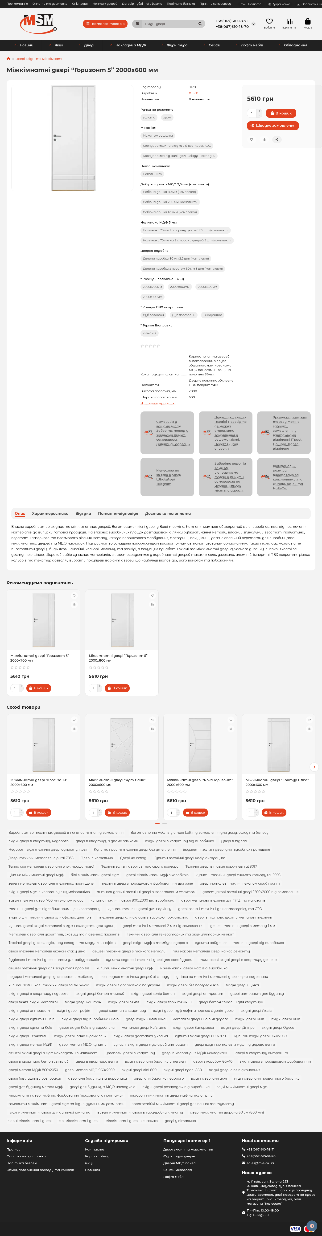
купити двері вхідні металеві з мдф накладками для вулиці (62, 926)
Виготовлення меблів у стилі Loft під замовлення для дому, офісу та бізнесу (199, 832)
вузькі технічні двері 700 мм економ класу (45, 900)
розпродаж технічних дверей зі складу (134, 977)
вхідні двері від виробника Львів (90, 1019)
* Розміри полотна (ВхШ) (162, 279)
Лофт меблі (252, 45)
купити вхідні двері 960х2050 (260, 1036)
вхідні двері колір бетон (153, 994)
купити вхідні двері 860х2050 (201, 1036)
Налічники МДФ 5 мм (158, 222)
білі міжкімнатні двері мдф (95, 875)
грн (250, 4)
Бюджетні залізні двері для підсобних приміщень (226, 849)
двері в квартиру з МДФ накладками (195, 1053)
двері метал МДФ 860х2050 (33, 1070)
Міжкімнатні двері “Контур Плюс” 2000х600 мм (277, 782)
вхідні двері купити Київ (30, 1027)
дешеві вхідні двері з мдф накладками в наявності (53, 1053)
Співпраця (80, 3)
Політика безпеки (181, 3)
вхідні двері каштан (83, 1002)
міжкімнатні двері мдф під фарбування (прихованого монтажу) (65, 1095)
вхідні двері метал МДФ (30, 1044)
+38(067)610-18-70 (232, 26)
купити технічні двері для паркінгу (139, 909)
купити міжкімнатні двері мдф (124, 968)
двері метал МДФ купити (83, 1044)
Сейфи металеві (177, 1170)
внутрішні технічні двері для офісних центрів (50, 917)
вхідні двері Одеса (278, 1027)
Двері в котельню (97, 858)
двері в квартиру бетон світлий (38, 1061)
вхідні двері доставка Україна (140, 1036)
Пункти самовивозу (215, 3)
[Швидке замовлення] (59, 688)
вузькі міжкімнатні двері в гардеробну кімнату (140, 1112)
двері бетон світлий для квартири (231, 1002)
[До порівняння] (74, 604)
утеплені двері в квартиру (130, 1053)
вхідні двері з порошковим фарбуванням (275, 1061)
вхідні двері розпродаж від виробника (176, 1087)
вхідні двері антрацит (202, 994)
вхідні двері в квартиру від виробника (179, 841)
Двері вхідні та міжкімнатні (40, 59)
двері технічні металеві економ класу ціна (46, 951)
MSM (193, 93)
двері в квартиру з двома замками (107, 841)
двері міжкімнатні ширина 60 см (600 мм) (227, 1112)
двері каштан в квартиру (122, 1010)
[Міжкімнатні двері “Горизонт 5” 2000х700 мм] (43, 620)
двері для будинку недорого (159, 1078)
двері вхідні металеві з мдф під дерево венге (235, 1044)
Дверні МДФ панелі (180, 1163)
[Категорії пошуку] (137, 24)
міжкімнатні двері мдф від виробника (193, 968)
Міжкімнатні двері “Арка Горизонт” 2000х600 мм (200, 782)
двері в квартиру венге (97, 1061)
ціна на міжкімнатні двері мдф (36, 875)
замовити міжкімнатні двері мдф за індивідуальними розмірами (66, 1104)
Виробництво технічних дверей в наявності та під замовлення (66, 832)
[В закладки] (74, 595)
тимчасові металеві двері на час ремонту (211, 951)
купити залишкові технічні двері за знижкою (48, 985)
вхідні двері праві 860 (183, 1070)
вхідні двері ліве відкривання (234, 1070)
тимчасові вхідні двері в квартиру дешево (238, 960)
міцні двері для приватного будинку (267, 1078)
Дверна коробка (154, 250)
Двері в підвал (234, 841)
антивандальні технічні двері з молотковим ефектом (146, 892)
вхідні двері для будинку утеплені (155, 1061)
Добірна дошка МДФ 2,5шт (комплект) (174, 184)
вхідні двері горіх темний (169, 1002)
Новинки (92, 1170)
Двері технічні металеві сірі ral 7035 (41, 858)
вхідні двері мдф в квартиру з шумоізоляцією (49, 892)
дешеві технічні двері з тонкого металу (128, 951)
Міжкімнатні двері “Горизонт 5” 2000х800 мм (118, 658)
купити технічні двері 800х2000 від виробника (132, 900)
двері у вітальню (180, 1121)
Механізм (148, 128)
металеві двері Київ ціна (144, 1027)
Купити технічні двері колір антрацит (189, 858)
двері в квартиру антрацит (261, 1053)
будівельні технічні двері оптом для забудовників (53, 960)
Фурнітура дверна (179, 1156)
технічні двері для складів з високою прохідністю (143, 917)
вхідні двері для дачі (209, 1078)
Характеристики (50, 513)
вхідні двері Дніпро (238, 1027)
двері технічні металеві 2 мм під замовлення (163, 926)
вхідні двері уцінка (242, 985)
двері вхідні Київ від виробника (87, 1027)
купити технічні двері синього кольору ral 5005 (238, 875)
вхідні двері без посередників (193, 985)
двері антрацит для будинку (257, 994)
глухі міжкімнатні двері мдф (242, 1087)
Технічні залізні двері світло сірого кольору (139, 866)
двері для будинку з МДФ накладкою (102, 1087)
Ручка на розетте (156, 109)
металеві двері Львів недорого (200, 1019)
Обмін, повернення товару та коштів (40, 1170)
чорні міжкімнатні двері (30, 1121)
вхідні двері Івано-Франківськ (80, 1036)
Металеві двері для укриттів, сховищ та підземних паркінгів (64, 934)
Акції (58, 45)
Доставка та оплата (168, 513)
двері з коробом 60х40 (212, 1061)
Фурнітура (177, 45)
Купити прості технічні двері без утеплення (135, 849)
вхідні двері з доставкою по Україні (128, 985)
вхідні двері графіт (74, 1010)
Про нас (14, 1149)
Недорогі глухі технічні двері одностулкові (47, 849)
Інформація (19, 1140)
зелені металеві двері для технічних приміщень (51, 883)
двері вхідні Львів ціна (145, 1019)
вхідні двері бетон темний (100, 994)
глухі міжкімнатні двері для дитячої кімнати (49, 1112)
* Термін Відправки (156, 325)
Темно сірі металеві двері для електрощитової (51, 866)
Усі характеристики (158, 403)
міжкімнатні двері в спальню (132, 1121)
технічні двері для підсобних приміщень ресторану (54, 909)
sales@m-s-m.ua (260, 1163)
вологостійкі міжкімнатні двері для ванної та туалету (183, 1104)
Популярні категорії (186, 1140)
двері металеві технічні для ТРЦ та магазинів (223, 900)
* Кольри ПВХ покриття (161, 307)
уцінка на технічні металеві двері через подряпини (222, 977)
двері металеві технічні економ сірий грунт (240, 883)
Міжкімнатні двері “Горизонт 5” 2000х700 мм (39, 658)
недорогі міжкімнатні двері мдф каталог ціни (171, 1095)
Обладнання (295, 45)
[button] (7, 767)
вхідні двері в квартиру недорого (38, 841)
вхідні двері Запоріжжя (193, 1027)
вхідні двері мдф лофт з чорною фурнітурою (193, 1010)
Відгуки (83, 513)
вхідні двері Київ (249, 1019)
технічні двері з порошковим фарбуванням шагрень (147, 883)
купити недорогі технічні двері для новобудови (149, 960)
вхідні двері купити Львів (31, 1019)
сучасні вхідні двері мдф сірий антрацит (151, 1044)
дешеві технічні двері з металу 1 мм (242, 926)
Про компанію (17, 3)
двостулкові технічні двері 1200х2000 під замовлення (250, 892)
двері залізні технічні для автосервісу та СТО (220, 909)
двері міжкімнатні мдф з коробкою (157, 875)
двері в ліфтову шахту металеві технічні (233, 917)
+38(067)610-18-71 (232, 21)
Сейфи (214, 45)
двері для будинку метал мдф (35, 1087)
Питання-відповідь (118, 513)
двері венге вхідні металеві (33, 1002)
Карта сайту (97, 1156)
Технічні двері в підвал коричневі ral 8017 (221, 866)
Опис (20, 513)
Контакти (94, 1149)
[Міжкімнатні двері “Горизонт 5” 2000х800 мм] (122, 620)
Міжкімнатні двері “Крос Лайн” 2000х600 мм (38, 782)
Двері (89, 45)
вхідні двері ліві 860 (139, 1070)
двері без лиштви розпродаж (34, 1078)
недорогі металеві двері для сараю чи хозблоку (50, 977)
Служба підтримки (106, 1140)
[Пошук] (200, 24)
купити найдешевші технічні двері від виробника (239, 943)
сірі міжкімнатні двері (79, 1121)
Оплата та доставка (50, 3)
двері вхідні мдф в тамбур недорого (155, 943)
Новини (26, 45)
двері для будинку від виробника (97, 1078)
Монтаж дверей (104, 3)
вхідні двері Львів (256, 1010)
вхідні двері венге (123, 1002)
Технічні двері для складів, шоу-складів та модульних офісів (62, 943)
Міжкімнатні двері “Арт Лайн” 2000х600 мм (117, 782)
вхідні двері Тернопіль (27, 1036)
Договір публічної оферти (142, 3)
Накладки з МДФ (131, 45)
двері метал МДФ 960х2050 (90, 1070)
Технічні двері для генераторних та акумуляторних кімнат (181, 934)
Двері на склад (133, 858)
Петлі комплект (155, 166)
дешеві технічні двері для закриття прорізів (48, 968)
